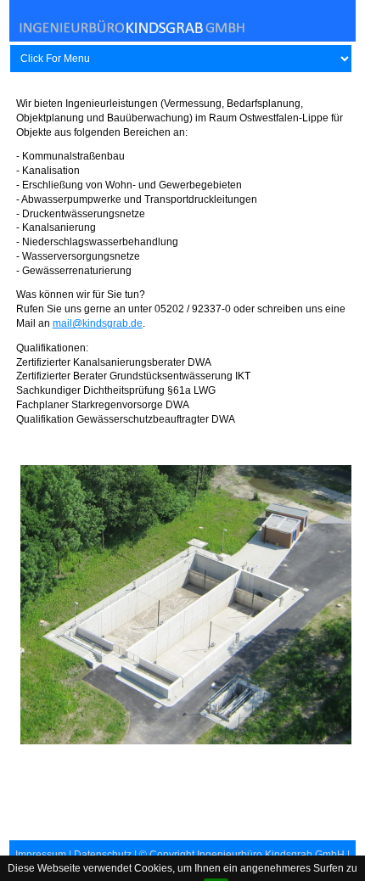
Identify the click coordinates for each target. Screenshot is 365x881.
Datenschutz (103, 855)
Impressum (40, 855)
